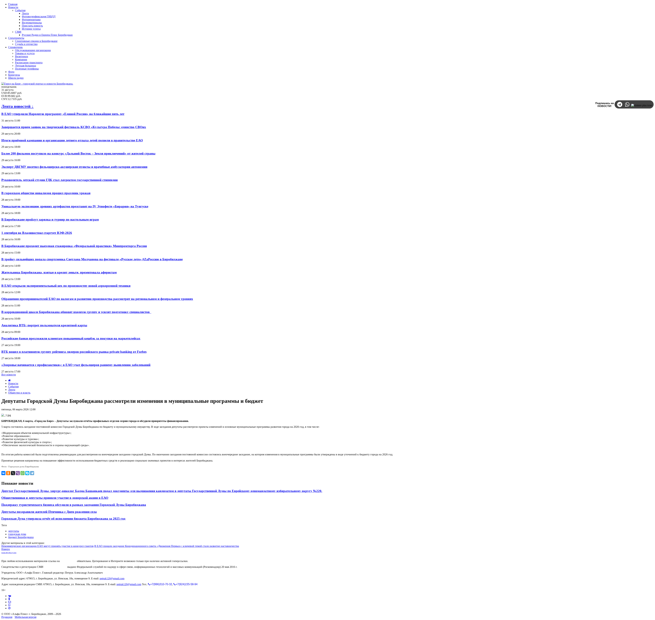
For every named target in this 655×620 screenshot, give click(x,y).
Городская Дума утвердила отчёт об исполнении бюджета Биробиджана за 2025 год (63, 518)
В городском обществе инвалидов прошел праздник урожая (45, 193)
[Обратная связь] (9, 602)
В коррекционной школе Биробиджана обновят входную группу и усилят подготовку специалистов (76, 312)
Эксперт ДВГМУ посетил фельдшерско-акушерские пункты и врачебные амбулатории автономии (74, 167)
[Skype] (27, 473)
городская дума (17, 534)
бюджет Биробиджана (21, 537)
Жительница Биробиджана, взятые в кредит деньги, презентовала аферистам (59, 272)
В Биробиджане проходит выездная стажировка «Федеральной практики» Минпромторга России (74, 246)
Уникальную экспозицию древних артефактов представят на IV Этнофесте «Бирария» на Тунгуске (74, 206)
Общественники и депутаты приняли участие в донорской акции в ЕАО (54, 498)
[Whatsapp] (9, 605)
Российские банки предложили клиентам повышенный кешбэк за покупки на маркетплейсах (70, 338)
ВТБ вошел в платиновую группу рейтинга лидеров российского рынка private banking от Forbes (74, 352)
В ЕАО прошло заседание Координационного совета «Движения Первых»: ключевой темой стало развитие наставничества (166, 546)
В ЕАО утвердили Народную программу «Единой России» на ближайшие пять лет (62, 114)
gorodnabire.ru (68, 561)
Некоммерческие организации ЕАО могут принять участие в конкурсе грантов (47, 546)
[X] (13, 473)
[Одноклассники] (8, 473)
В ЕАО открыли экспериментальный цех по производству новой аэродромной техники (65, 285)
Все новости (8, 374)
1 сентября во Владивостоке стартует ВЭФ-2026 (36, 233)
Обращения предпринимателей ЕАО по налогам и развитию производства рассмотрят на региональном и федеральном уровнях (97, 299)
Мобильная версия (25, 617)
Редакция (6, 617)
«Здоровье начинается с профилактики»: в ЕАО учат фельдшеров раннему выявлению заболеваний (75, 365)
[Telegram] (32, 473)
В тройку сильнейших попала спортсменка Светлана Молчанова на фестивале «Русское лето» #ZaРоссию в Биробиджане (92, 259)
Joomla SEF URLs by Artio (8, 552)
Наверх (5, 549)
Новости (13, 383)
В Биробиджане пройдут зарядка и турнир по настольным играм (50, 219)
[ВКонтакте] (3, 473)
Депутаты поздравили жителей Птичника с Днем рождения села (49, 512)
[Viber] (18, 473)
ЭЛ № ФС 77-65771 (55, 566)
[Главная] (9, 380)
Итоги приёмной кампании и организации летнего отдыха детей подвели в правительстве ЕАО (72, 140)
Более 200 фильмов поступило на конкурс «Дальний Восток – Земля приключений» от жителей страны (78, 153)
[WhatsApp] (22, 473)
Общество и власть (19, 392)
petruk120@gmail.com (112, 578)
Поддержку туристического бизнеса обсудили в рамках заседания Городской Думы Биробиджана (73, 505)
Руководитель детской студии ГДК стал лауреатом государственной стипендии (59, 180)
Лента (11, 389)
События (13, 386)
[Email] (9, 608)
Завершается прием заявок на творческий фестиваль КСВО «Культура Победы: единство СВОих (73, 127)
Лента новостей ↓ (17, 106)
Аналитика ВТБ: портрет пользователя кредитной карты (44, 325)
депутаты (13, 531)
